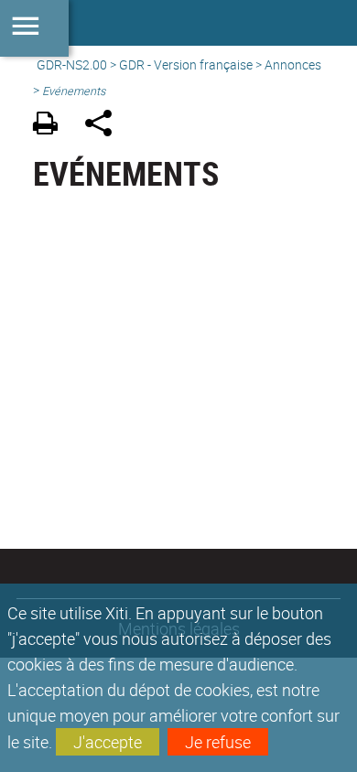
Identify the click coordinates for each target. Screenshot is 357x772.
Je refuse (218, 742)
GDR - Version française (186, 64)
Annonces (293, 64)
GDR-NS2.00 (72, 64)
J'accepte (107, 742)
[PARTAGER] (104, 126)
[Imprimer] (51, 126)
